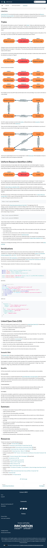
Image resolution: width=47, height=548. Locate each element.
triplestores (17, 123)
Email (2, 496)
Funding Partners (4, 530)
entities (22, 122)
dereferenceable (25, 234)
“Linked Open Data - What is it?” (18, 451)
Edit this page (24, 479)
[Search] (40, 2)
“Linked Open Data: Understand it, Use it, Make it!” (21, 449)
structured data (18, 338)
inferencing (31, 155)
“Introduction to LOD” (13, 458)
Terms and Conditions (5, 518)
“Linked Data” (11, 472)
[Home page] (2, 6)
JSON (15, 255)
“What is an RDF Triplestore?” (16, 461)
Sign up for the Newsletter (6, 504)
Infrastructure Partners (6, 532)
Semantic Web (6, 355)
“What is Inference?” (14, 463)
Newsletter (3, 506)
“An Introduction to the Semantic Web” (23, 447)
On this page (4, 8)
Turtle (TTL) (37, 253)
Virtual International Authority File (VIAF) (18, 205)
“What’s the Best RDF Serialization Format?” (34, 259)
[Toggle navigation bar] (2, 2)
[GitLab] (26, 509)
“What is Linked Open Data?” (15, 465)
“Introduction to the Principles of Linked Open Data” (20, 445)
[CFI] (23, 528)
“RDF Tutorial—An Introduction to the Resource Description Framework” (29, 452)
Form (2, 494)
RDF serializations (13, 257)
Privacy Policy (4, 516)
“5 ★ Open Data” (16, 474)
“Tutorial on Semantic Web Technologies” (18, 456)
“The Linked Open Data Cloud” (16, 460)
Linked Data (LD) (4, 14)
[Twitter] (21, 509)
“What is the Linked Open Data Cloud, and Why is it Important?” (24, 470)
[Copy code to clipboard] (45, 201)
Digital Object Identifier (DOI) (36, 238)
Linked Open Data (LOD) (33, 324)
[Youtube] (23, 509)
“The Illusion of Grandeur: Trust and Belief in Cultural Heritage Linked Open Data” (27, 467)
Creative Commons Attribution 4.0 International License (31, 545)
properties (37, 122)
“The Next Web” (14, 443)
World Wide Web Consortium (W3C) (30, 376)
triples (27, 25)
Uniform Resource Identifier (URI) (12, 187)
